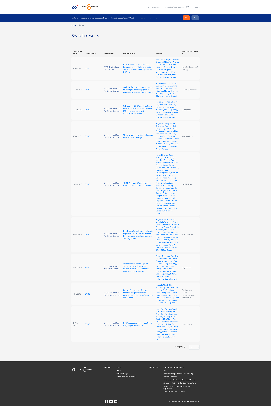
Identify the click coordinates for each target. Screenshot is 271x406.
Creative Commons (170, 377)
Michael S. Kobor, (171, 91)
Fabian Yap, (166, 178)
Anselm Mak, (170, 72)
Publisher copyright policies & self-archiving (178, 374)
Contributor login (122, 374)
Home (73, 25)
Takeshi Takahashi (170, 77)
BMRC (87, 68)
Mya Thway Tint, (167, 227)
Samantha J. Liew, (163, 107)
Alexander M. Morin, (164, 131)
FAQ (187, 7)
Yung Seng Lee (172, 303)
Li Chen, (168, 86)
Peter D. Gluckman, (163, 112)
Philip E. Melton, (162, 183)
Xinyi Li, (169, 59)
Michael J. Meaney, (170, 141)
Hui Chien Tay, (167, 62)
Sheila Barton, (168, 162)
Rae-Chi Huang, (167, 185)
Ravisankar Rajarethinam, (166, 69)
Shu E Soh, (174, 287)
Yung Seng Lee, (169, 136)
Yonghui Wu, (161, 83)
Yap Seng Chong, (163, 93)
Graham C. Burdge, (163, 193)
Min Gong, (173, 264)
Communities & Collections (173, 7)
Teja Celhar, (161, 59)
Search (118, 370)
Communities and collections (126, 377)
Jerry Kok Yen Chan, (164, 74)
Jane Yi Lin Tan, (169, 102)
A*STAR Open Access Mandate (174, 392)
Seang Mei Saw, (166, 235)
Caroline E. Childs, (171, 201)
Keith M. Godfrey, (163, 240)
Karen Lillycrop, (162, 155)
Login (197, 7)
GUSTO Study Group (164, 250)
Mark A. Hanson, (169, 206)
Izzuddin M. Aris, (167, 224)
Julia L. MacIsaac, (167, 88)
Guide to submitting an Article (173, 367)
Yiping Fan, (160, 72)
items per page (180, 347)
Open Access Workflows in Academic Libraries (179, 380)
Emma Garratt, (169, 165)
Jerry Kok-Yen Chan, (169, 295)
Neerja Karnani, (162, 198)
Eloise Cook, (161, 168)
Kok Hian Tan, (165, 133)
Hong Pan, (170, 256)
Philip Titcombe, (172, 168)
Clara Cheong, (168, 157)
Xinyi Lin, (170, 83)
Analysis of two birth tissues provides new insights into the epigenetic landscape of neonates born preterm (138, 89)
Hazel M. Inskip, (169, 195)
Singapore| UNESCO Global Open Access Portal (179, 383)
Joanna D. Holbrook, (164, 139)
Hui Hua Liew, (165, 64)
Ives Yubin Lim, (170, 105)
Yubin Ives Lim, (165, 258)
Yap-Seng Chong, (163, 274)
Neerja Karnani (171, 96)
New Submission (153, 7)
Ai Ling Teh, (168, 123)
